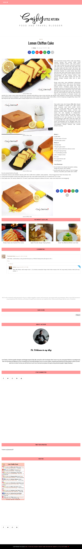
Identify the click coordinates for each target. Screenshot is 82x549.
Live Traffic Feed (13, 464)
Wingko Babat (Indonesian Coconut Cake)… (11, 483)
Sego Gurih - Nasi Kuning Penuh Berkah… (13, 467)
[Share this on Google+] (37, 52)
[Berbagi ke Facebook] (29, 52)
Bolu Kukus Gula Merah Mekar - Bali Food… (14, 473)
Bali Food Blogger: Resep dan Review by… (11, 470)
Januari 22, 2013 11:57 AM (22, 267)
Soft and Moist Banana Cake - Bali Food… (10, 491)
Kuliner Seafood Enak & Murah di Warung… (12, 477)
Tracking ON (17, 499)
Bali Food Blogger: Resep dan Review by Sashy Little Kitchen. (46, 546)
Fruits (41, 39)
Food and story (11, 256)
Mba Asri (73, 104)
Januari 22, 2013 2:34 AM (21, 256)
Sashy (34, 48)
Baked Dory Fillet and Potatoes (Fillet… (10, 480)
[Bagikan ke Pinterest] (52, 52)
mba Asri (68, 114)
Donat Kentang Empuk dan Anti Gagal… (10, 487)
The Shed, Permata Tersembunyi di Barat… (13, 494)
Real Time (12, 499)
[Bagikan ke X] (33, 52)
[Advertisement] (14, 412)
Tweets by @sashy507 (8, 449)
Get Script (8, 499)
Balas (8, 261)
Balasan (11, 263)
